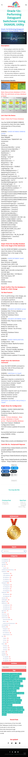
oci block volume (19, 686)
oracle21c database (7, 705)
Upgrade (4, 654)
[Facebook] (8, 743)
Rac (2, 636)
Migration (4, 601)
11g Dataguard (6, 584)
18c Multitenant (6, 607)
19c (10, 676)
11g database (5, 674)
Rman (3, 644)
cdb (3, 681)
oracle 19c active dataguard (9, 690)
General (3, 598)
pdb (23, 710)
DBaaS (4, 621)
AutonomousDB (6, 619)
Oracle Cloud (5, 617)
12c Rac (4, 640)
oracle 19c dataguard (18, 693)
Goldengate (4, 599)
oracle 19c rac (18, 700)
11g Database (6, 573)
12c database (13, 674)
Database (4, 571)
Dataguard (14, 480)
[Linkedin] (19, 743)
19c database (6, 579)
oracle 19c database (7, 693)
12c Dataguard (6, 586)
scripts (9, 712)
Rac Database (6, 632)
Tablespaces (15, 712)
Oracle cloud (20, 707)
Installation (5, 686)
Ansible (3, 562)
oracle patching (6, 710)
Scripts (3, 651)
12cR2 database (6, 575)
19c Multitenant (6, 609)
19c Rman (5, 649)
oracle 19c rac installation (8, 702)
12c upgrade (5, 656)
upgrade (4, 714)
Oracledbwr (11, 754)
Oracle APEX (4, 615)
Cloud (14, 681)
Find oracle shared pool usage (7, 729)
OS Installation (5, 625)
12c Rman (5, 645)
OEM (3, 612)
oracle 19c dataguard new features (11, 698)
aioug (16, 679)
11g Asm (5, 568)
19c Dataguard (6, 590)
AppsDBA (4, 564)
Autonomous (22, 679)
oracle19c (10, 688)
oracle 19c (16, 688)
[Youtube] (16, 743)
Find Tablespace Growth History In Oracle (11, 725)
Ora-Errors (4, 614)
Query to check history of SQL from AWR (10, 723)
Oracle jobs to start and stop (7, 727)
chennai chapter (8, 681)
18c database (5, 676)
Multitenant (4, 603)
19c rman (12, 679)
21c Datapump (5, 561)
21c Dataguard (5, 559)
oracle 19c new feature (8, 700)
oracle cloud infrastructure (9, 623)
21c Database (6, 581)
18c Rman (5, 647)
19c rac (4, 642)
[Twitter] (12, 743)
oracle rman (13, 710)
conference (19, 681)
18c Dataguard (6, 588)
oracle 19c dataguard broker (9, 695)
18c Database (6, 577)
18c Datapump (6, 594)
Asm (3, 566)
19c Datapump (6, 596)
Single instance (6, 634)
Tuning (3, 653)
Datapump (4, 592)
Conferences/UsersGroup (8, 569)
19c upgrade (5, 660)
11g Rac (4, 638)
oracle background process (9, 707)
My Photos (4, 610)
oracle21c (18, 702)
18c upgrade (5, 658)
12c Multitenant (6, 605)
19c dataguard (5, 679)
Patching (4, 626)
